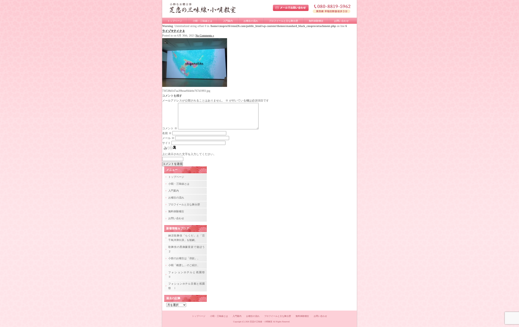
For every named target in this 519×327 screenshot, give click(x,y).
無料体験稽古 (316, 20)
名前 (167, 133)
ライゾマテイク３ (173, 30)
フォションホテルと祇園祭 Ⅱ (187, 274)
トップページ (174, 20)
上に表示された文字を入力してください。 (189, 154)
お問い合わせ (341, 20)
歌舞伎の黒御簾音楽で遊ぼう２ (186, 249)
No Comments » (204, 35)
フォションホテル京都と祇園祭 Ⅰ (186, 286)
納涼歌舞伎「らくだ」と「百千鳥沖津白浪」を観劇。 (186, 238)
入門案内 (228, 20)
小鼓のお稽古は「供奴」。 (184, 258)
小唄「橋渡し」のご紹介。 (184, 265)
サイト (166, 143)
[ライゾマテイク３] (194, 85)
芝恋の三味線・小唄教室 (261, 322)
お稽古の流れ (250, 20)
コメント (169, 128)
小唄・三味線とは (202, 20)
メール (168, 138)
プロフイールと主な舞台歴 (283, 20)
